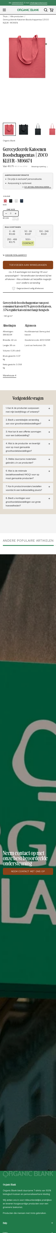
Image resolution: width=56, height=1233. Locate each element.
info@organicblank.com (38, 3)
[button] (45, 10)
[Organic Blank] (28, 10)
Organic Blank (9, 141)
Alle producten (16, 16)
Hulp (5, 1223)
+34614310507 (17, 3)
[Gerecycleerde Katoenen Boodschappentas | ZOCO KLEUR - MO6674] (9, 129)
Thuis (5, 16)
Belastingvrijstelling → (39, 167)
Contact (28, 243)
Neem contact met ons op (28, 871)
